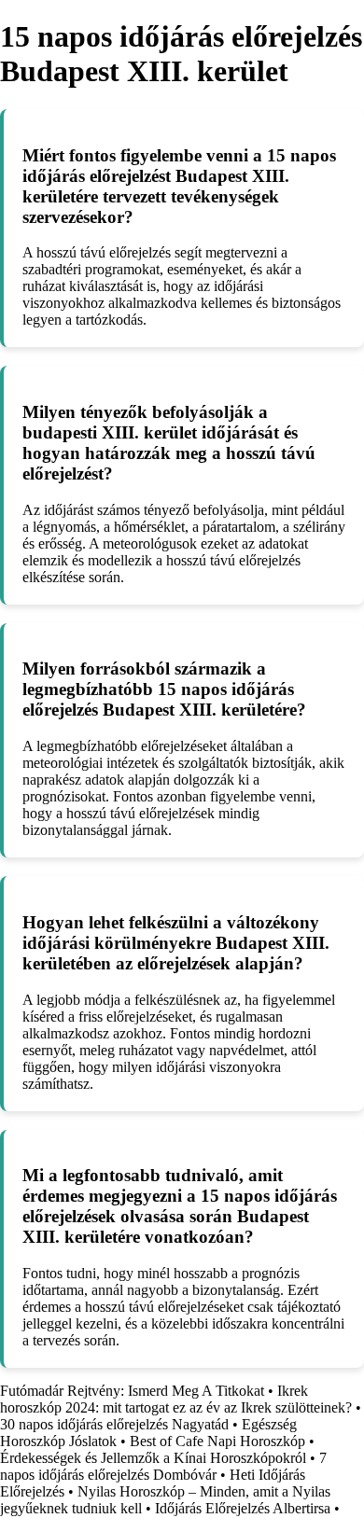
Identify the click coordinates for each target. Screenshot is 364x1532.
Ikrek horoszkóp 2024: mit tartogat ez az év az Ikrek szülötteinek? (176, 1399)
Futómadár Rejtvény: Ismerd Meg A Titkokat (132, 1391)
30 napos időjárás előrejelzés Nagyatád (114, 1424)
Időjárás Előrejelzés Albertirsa (242, 1508)
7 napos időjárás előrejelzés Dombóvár (163, 1466)
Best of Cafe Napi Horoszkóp (217, 1441)
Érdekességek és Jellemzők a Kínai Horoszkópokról (153, 1458)
